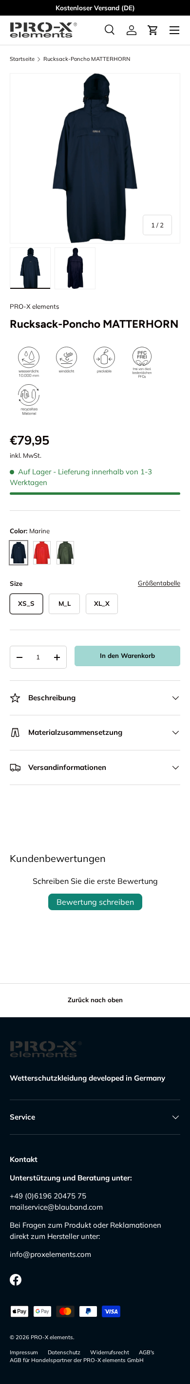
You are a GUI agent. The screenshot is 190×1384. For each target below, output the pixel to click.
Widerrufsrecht (109, 1352)
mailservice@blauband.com (56, 1207)
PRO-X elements (34, 306)
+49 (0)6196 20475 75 (48, 1195)
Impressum (24, 1352)
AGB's (146, 1352)
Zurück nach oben (95, 1000)
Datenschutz (64, 1352)
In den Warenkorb (127, 655)
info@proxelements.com (50, 1254)
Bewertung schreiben (95, 902)
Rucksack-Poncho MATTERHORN (86, 59)
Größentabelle (159, 583)
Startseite (22, 59)
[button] (153, 30)
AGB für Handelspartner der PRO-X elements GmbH (77, 1360)
